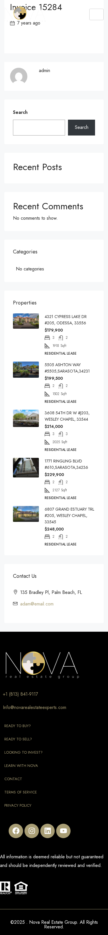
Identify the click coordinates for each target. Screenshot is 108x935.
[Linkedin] (47, 831)
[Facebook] (16, 831)
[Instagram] (31, 831)
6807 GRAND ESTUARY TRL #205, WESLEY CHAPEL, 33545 (69, 515)
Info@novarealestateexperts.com (34, 707)
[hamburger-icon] (96, 14)
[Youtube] (63, 831)
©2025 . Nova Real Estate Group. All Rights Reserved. (54, 924)
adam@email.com (37, 604)
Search (20, 112)
